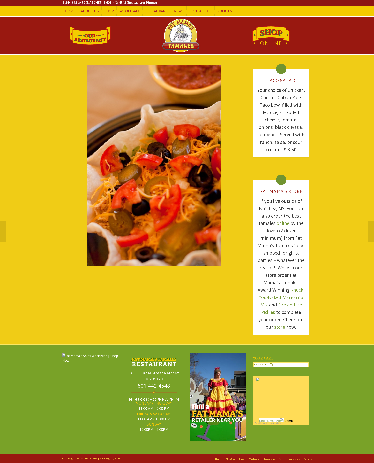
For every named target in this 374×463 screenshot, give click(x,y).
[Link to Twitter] (285, 3)
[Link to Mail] (309, 3)
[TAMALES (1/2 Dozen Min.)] (3, 231)
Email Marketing (262, 423)
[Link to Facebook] (291, 3)
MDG (117, 458)
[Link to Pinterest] (303, 3)
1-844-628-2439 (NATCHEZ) (82, 2)
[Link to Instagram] (297, 3)
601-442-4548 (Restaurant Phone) (131, 2)
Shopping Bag (261, 364)
